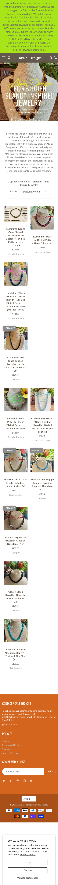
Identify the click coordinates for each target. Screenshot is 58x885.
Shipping (6, 749)
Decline (28, 870)
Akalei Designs (30, 58)
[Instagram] (24, 780)
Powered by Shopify (39, 805)
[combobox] (34, 191)
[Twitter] (3, 780)
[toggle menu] (3, 58)
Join (50, 771)
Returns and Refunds (12, 745)
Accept (27, 862)
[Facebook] (10, 780)
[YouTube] (31, 780)
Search (5, 741)
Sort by (13, 191)
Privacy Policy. (28, 854)
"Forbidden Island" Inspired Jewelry (33, 109)
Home (12, 109)
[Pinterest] (17, 780)
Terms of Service (10, 753)
